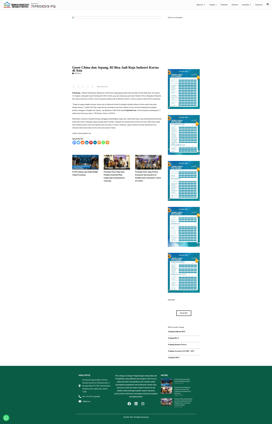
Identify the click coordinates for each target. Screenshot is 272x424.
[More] (107, 142)
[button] (6, 418)
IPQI (131, 417)
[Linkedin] (87, 142)
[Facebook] (74, 142)
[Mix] (99, 142)
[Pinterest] (91, 142)
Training (212, 5)
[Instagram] (142, 403)
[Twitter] (78, 142)
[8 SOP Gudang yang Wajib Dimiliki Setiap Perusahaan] (85, 156)
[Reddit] (82, 142)
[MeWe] (95, 142)
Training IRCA (173, 338)
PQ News (78, 73)
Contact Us (258, 5)
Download (245, 5)
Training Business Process (177, 344)
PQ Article (224, 5)
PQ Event (235, 5)
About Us (200, 5)
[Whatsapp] (103, 142)
